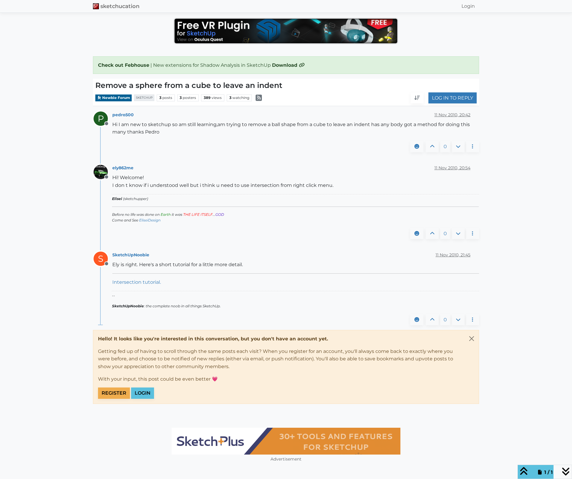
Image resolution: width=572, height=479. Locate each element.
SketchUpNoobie (130, 255)
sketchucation (119, 6)
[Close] (471, 338)
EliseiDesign (150, 220)
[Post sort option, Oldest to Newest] (417, 98)
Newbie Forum (115, 97)
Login (142, 393)
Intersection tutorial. (136, 282)
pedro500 (123, 114)
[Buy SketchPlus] (286, 441)
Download (285, 65)
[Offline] (103, 171)
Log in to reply (452, 98)
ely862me (122, 167)
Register (114, 393)
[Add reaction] (416, 146)
